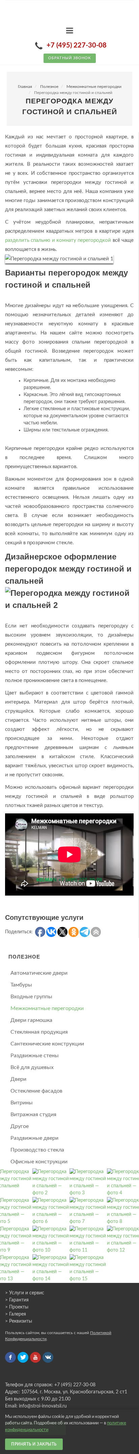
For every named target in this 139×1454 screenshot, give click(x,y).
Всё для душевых (32, 1067)
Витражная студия (33, 1114)
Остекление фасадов (36, 1091)
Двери (18, 1079)
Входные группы (31, 996)
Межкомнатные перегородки (93, 87)
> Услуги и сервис (24, 1293)
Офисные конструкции (38, 1161)
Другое (19, 1126)
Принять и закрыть (34, 1444)
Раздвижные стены (34, 1055)
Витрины (21, 1102)
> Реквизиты (18, 1321)
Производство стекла (37, 1150)
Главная (25, 87)
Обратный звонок (69, 58)
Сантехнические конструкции (47, 1043)
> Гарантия (17, 1300)
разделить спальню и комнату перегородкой (58, 240)
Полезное (49, 87)
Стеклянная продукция (39, 1032)
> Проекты (16, 1307)
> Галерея (15, 1314)
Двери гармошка (31, 1020)
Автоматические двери (38, 973)
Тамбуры (21, 985)
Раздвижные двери (34, 1138)
